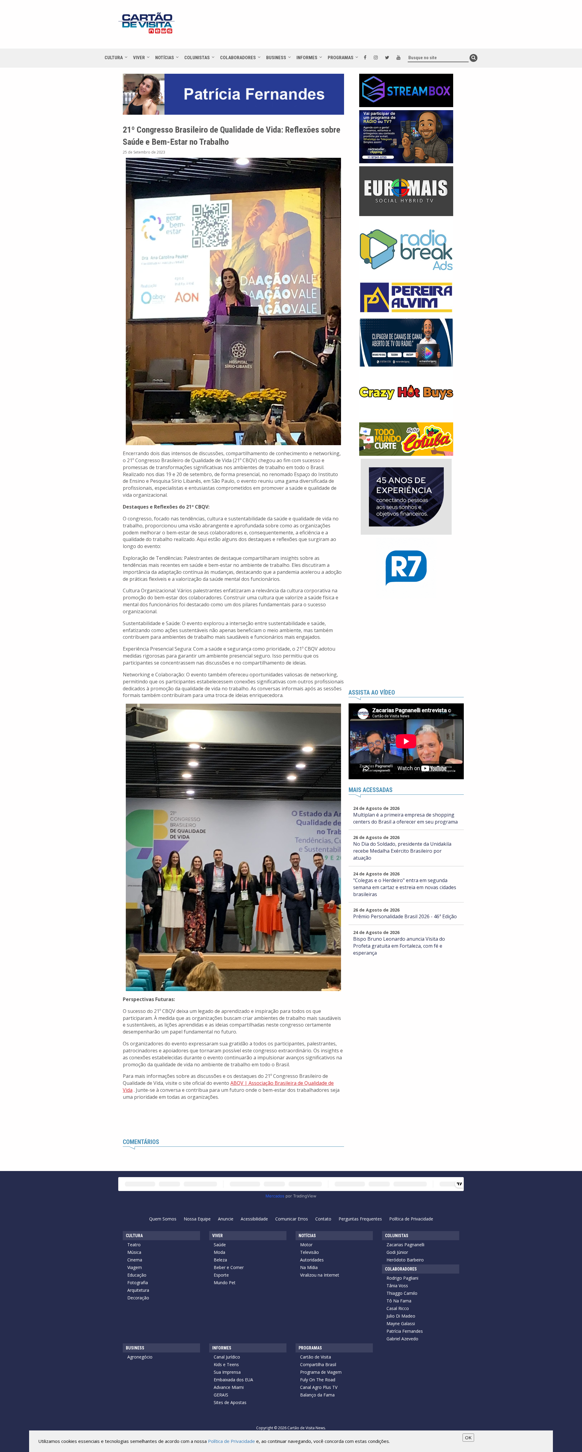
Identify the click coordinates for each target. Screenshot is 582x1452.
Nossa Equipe (197, 1219)
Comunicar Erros (291, 1219)
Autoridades (312, 1260)
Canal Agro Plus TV (318, 1387)
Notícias (164, 57)
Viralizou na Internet (319, 1275)
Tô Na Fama (398, 1301)
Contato (323, 1219)
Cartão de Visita (315, 1357)
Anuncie (225, 1219)
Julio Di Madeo (400, 1316)
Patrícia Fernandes (404, 1331)
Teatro (134, 1244)
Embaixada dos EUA (233, 1380)
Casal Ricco (397, 1308)
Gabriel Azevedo (402, 1339)
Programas (340, 57)
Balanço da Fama (317, 1395)
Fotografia (137, 1282)
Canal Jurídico (227, 1357)
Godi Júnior (397, 1252)
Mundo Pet (225, 1282)
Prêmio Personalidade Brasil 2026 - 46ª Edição (405, 916)
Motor (306, 1244)
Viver (139, 57)
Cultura (114, 57)
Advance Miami (229, 1387)
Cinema (134, 1260)
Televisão (309, 1252)
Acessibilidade (254, 1219)
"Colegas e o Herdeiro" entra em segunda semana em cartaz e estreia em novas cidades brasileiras (404, 887)
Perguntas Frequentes (360, 1219)
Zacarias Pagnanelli (405, 1244)
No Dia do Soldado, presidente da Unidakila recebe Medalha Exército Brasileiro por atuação (402, 851)
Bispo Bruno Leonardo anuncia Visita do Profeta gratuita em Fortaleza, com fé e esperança (399, 946)
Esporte (221, 1275)
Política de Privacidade (411, 1219)
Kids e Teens (226, 1364)
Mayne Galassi (400, 1323)
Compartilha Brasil (318, 1364)
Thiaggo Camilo (401, 1293)
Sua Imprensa (227, 1372)
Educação (136, 1275)
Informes (306, 57)
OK (468, 1437)
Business (276, 57)
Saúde (220, 1244)
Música (134, 1252)
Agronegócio (139, 1357)
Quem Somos (162, 1219)
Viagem (134, 1267)
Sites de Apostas (230, 1402)
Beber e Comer (229, 1267)
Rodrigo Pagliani (402, 1278)
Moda (219, 1252)
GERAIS (221, 1395)
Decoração (138, 1298)
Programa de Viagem (321, 1372)
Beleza (220, 1260)
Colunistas (197, 57)
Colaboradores (238, 57)
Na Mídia (309, 1267)
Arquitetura (138, 1290)
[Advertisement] (345, 27)
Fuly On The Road (317, 1380)
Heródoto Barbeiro (405, 1260)
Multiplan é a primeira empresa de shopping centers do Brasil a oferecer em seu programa (405, 818)
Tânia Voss (397, 1285)
